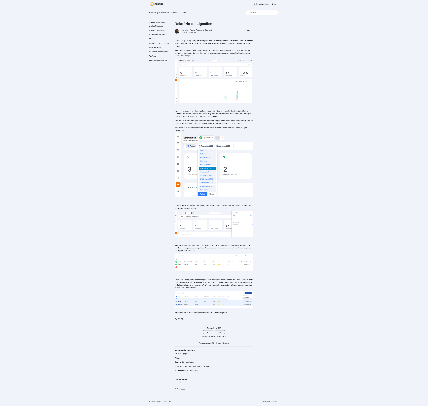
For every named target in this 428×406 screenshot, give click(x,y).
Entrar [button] (274, 4)
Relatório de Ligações (157, 34)
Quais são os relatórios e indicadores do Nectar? (192, 366)
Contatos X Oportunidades (159, 43)
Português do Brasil (270, 402)
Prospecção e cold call (196, 43)
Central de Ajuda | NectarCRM (159, 13)
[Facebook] (176, 319)
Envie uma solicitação (221, 343)
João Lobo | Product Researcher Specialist (196, 30)
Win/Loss (152, 56)
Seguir (249, 30)
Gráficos (184, 13)
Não (219, 332)
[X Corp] (179, 319)
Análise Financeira (156, 26)
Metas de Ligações (181, 353)
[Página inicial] (156, 3)
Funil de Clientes (155, 47)
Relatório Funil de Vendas (158, 51)
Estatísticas (175, 13)
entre (183, 389)
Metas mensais (155, 39)
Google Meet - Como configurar (186, 370)
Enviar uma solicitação (261, 4)
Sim (208, 332)
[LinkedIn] (182, 319)
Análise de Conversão (157, 30)
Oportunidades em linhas (158, 60)
